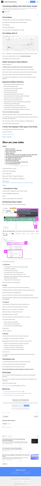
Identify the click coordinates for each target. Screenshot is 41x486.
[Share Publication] (29, 2)
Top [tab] (3, 436)
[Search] (27, 2)
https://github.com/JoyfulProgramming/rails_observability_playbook (17, 182)
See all (4, 463)
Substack (15, 483)
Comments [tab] (4, 423)
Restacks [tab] (8, 423)
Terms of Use (25, 407)
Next (35, 416)
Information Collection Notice (20, 408)
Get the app (25, 481)
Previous (6, 416)
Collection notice (27, 478)
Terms (23, 478)
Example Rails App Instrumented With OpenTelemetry (16, 393)
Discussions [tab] (10, 436)
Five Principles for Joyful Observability (12, 448)
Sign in (38, 1)
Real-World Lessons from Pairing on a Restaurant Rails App (12, 449)
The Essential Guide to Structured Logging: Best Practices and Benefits (13, 439)
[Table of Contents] (1, 243)
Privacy (20, 478)
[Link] (1, 17)
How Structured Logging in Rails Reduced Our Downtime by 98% (16, 455)
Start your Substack (17, 481)
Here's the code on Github (8, 134)
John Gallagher (7, 11)
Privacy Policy (28, 408)
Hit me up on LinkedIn (7, 385)
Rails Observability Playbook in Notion (12, 391)
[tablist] (6, 424)
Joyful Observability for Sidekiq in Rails (13, 395)
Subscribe (33, 1)
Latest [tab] (6, 436)
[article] (20, 442)
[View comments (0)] (7, 15)
